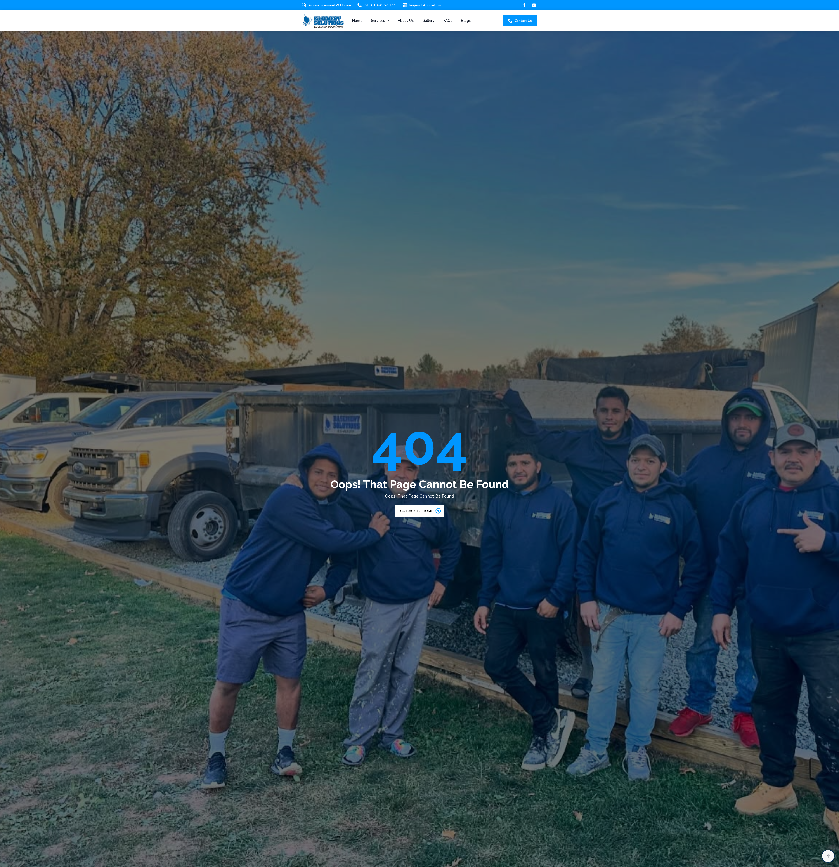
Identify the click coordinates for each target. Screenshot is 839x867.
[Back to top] (828, 856)
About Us (406, 20)
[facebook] (524, 5)
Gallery (428, 20)
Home (357, 20)
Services (378, 20)
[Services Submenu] (389, 20)
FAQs (447, 20)
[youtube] (533, 5)
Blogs (466, 20)
